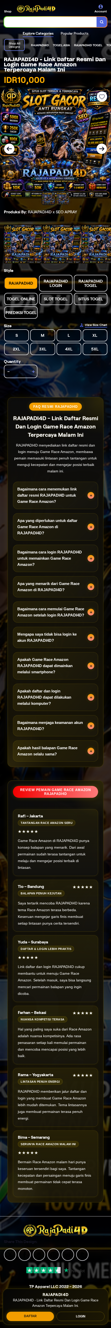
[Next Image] (101, 149)
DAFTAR (30, 1316)
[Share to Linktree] (39, 1254)
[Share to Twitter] (10, 1254)
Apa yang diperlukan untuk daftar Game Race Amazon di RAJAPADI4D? (47, 526)
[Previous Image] (9, 149)
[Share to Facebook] (24, 1254)
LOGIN (80, 1316)
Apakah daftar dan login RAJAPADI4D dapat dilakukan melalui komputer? (44, 697)
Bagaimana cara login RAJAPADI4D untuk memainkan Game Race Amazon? (49, 558)
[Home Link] (36, 9)
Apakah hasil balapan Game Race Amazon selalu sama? (47, 751)
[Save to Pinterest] (53, 1254)
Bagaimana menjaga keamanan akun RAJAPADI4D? (50, 725)
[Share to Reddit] (68, 1254)
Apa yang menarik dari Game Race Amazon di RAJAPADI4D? (48, 586)
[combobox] (50, 22)
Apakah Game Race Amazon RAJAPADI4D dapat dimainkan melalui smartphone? (45, 665)
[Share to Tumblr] (82, 1254)
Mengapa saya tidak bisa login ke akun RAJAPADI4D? (47, 637)
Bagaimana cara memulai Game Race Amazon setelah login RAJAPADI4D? (50, 612)
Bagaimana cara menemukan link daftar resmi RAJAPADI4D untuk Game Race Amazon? (47, 495)
